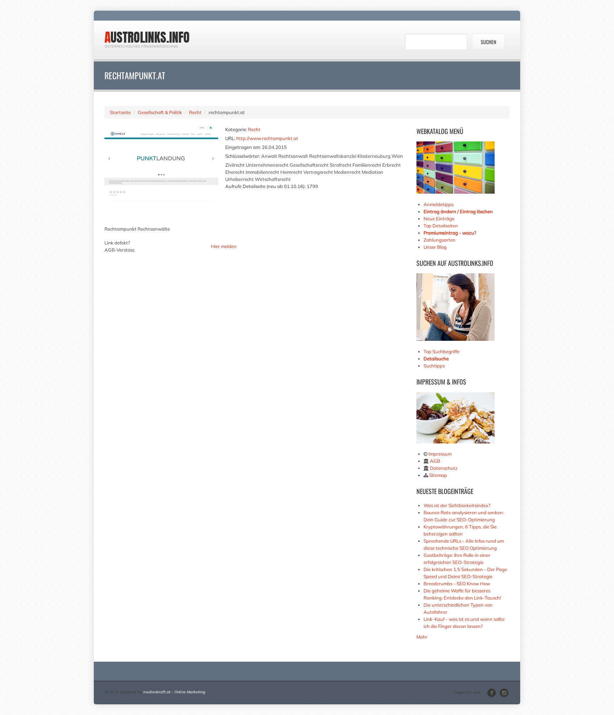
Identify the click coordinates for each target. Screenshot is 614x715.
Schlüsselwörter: (242, 156)
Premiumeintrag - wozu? (450, 233)
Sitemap (438, 475)
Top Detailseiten (441, 226)
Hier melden (224, 246)
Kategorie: (236, 129)
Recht (195, 112)
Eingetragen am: (243, 147)
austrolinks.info (147, 37)
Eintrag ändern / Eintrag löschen (458, 211)
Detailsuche (436, 358)
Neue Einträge (439, 218)
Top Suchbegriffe (441, 351)
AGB (435, 461)
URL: (230, 138)
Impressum (440, 454)
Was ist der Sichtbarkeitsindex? (457, 505)
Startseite (120, 112)
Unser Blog (436, 247)
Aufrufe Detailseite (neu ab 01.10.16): (265, 186)
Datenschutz (444, 468)
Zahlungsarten (440, 240)
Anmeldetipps (438, 204)
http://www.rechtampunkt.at (267, 138)
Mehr (421, 637)
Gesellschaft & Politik (160, 112)
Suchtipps (434, 366)
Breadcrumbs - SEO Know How (457, 583)
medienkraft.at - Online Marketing (174, 691)
